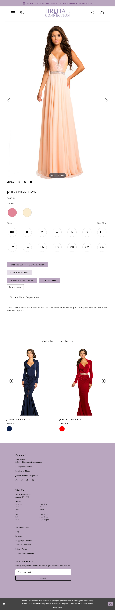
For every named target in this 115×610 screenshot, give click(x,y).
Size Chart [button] (102, 223)
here (60, 607)
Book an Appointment (22, 280)
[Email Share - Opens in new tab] (31, 182)
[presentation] (31, 381)
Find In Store (49, 280)
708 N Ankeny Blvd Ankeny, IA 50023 (23, 495)
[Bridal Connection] (57, 13)
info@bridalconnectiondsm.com (28, 462)
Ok (110, 604)
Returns (18, 536)
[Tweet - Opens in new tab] (19, 182)
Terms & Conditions (23, 545)
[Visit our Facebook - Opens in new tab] (22, 480)
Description (15, 287)
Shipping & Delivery (23, 540)
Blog (17, 532)
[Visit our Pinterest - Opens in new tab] (33, 480)
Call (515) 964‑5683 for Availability (27, 265)
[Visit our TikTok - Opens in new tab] (27, 480)
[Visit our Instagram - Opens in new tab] (16, 480)
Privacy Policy (21, 549)
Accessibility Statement (24, 553)
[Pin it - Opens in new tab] (25, 182)
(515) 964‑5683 (21, 459)
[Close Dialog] (4, 603)
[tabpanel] (57, 100)
